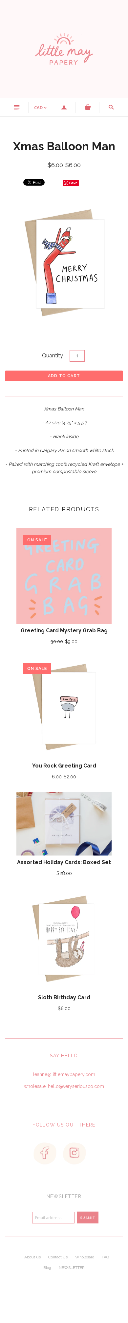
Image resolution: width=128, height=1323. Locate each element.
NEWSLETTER (72, 1267)
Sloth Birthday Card (64, 997)
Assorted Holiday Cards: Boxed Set (64, 862)
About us (32, 1257)
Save (73, 182)
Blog (47, 1267)
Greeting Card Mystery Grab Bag (64, 630)
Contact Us (58, 1257)
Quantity (52, 355)
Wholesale (84, 1257)
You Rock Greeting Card (64, 766)
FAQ (105, 1257)
